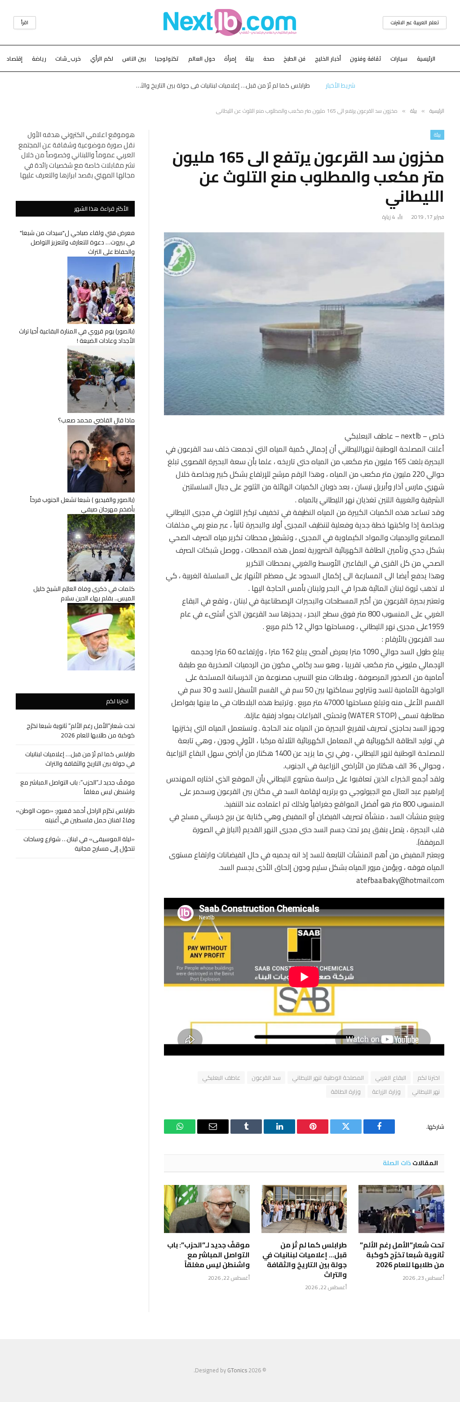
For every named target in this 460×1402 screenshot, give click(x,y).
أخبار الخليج (328, 58)
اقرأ (24, 22)
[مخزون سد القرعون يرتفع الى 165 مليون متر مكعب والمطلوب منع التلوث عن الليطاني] (304, 324)
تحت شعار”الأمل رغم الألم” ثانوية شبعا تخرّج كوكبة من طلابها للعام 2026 (402, 1254)
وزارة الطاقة (346, 1091)
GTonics (237, 1370)
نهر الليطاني (426, 1091)
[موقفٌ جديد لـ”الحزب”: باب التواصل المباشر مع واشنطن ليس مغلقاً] (207, 1209)
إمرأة (230, 58)
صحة (268, 58)
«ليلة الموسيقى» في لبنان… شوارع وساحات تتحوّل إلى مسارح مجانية (79, 843)
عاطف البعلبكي (221, 1077)
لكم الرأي (101, 58)
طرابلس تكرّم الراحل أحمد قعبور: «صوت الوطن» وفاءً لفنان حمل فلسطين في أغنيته (75, 815)
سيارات (398, 58)
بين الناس (134, 58)
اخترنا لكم (428, 1077)
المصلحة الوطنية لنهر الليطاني (328, 1077)
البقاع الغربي (390, 1077)
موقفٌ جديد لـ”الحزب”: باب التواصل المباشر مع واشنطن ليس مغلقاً (208, 1254)
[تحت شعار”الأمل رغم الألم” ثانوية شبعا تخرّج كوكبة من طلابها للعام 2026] (401, 1209)
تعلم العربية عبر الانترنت (414, 22)
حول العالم (201, 58)
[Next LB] (230, 22)
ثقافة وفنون (365, 58)
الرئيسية (426, 58)
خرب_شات (68, 58)
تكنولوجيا (167, 58)
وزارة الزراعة (386, 1091)
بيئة (249, 58)
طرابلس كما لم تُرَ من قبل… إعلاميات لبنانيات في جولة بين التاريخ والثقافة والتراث (220, 85)
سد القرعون (266, 1077)
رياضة (39, 58)
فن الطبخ (294, 58)
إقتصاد (14, 58)
